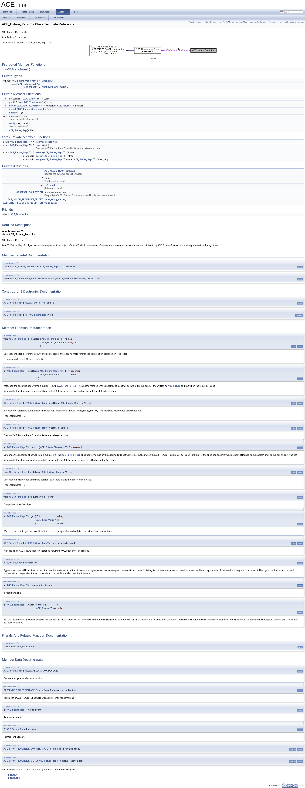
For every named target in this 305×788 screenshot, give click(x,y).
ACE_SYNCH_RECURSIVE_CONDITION (23, 203)
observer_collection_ (55, 192)
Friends (285, 22)
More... (27, 32)
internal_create (44, 142)
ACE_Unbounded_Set (29, 84)
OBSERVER (47, 80)
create (39, 145)
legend (153, 58)
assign (39, 159)
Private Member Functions (232, 22)
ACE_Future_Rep (18, 130)
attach (12, 105)
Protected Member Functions (199, 22)
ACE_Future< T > (19, 214)
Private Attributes (275, 22)
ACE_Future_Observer (23, 80)
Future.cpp (14, 778)
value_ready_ (51, 203)
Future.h (12, 775)
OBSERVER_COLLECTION (55, 87)
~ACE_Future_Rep (14, 69)
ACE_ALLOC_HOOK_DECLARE (59, 171)
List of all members (297, 22)
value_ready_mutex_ (55, 199)
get (11, 102)
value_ (47, 178)
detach (13, 109)
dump (12, 116)
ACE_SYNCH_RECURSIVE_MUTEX (25, 199)
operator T (15, 112)
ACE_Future (31, 98)
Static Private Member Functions (255, 22)
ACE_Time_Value (33, 102)
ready (12, 123)
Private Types (216, 22)
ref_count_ (50, 185)
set (11, 98)
